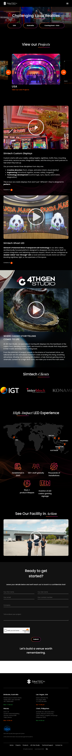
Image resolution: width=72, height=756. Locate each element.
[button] (36, 127)
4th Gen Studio (35, 745)
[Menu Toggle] (67, 3)
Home (11, 745)
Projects (18, 745)
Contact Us (58, 745)
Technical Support (47, 745)
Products (25, 745)
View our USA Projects (20, 90)
